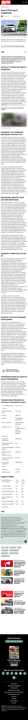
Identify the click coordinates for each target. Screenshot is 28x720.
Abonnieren (14, 664)
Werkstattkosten (5, 394)
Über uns (14, 696)
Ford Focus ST (7, 72)
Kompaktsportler (14, 550)
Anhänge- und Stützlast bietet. (18, 336)
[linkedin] (16, 673)
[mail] (14, 677)
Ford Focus (13, 547)
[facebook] (11, 673)
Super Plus (10, 244)
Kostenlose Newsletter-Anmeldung (14, 641)
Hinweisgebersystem (14, 694)
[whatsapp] (24, 673)
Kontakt (14, 703)
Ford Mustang (4, 83)
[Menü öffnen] (26, 2)
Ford (7, 547)
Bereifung (3, 171)
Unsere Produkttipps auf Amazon (16, 105)
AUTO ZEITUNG (3, 7)
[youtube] (20, 673)
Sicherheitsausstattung (11, 358)
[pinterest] (3, 673)
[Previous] (2, 28)
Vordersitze (14, 268)
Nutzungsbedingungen (14, 686)
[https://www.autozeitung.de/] (6, 2)
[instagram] (7, 673)
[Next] (25, 28)
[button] (14, 52)
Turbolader (13, 98)
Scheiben (7, 187)
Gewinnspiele (14, 701)
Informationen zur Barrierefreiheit (14, 692)
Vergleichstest (5, 556)
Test (7, 7)
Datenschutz (14, 688)
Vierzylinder (8, 205)
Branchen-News (14, 553)
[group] (14, 31)
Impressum (14, 683)
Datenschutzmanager (14, 690)
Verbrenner (5, 553)
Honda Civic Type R (20, 72)
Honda (19, 547)
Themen (14, 698)
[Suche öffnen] (23, 2)
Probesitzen (18, 274)
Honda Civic (5, 550)
